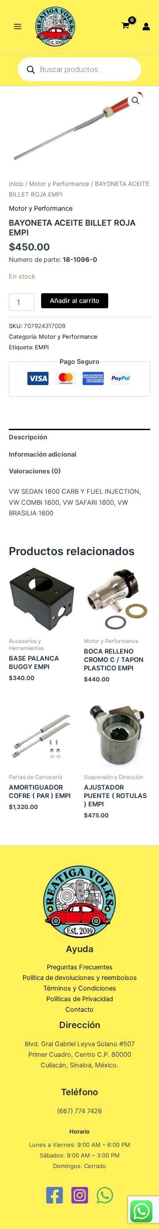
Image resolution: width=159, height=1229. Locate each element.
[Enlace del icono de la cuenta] (146, 26)
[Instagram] (79, 1195)
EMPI (42, 347)
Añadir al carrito (74, 301)
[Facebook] (54, 1195)
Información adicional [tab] (42, 454)
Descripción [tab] (28, 437)
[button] (136, 101)
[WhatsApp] (104, 1195)
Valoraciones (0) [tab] (35, 471)
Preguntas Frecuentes (80, 967)
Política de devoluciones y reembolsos (80, 978)
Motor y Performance (59, 183)
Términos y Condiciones (79, 988)
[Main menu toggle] (17, 26)
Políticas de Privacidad (79, 999)
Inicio (16, 183)
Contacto (79, 1009)
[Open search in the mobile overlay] (79, 69)
